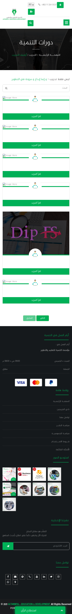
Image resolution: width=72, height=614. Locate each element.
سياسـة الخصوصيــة (60, 434)
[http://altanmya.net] (22, 576)
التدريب (33, 55)
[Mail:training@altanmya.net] (15, 576)
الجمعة (66, 369)
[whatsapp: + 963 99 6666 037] (8, 582)
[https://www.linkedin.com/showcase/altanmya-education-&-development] (44, 576)
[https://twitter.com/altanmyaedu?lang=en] (51, 576)
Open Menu (66, 22)
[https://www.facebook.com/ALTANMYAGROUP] (8, 576)
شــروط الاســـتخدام (60, 442)
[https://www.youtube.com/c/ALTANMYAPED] (37, 576)
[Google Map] (15, 582)
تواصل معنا (64, 417)
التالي (42, 318)
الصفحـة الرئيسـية (61, 401)
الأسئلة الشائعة (62, 450)
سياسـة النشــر (62, 426)
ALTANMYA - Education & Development (36, 604)
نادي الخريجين (63, 409)
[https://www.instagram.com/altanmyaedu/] (58, 576)
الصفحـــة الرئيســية (49, 55)
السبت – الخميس (61, 361)
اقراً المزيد (36, 116)
